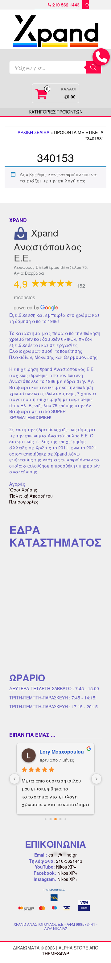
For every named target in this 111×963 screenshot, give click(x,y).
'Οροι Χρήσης (23, 490)
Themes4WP (55, 953)
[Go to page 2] (55, 819)
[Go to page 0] (45, 819)
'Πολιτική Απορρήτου (31, 496)
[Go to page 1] (51, 819)
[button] (101, 57)
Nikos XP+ (66, 867)
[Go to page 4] (65, 819)
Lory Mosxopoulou (61, 751)
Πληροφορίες (24, 502)
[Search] (93, 67)
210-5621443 (69, 861)
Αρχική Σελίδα (33, 132)
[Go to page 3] (61, 819)
